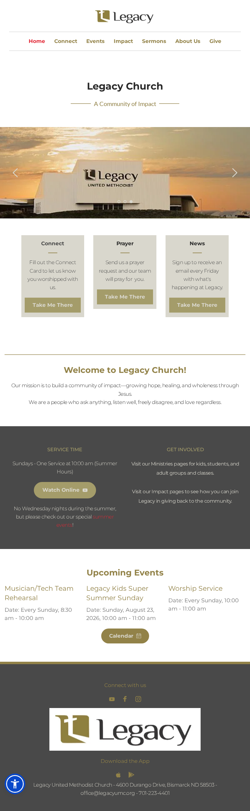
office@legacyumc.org (107, 793)
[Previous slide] (15, 173)
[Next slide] (234, 173)
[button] (15, 784)
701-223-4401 (154, 793)
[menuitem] (37, 41)
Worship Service (195, 588)
